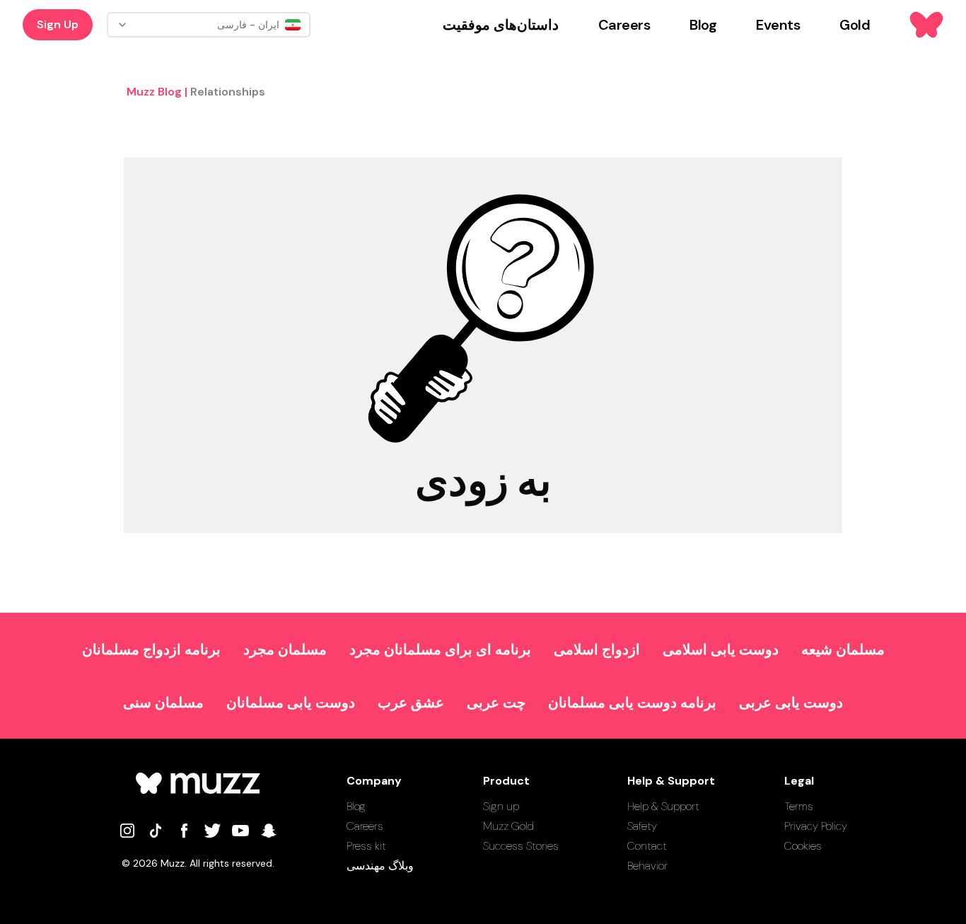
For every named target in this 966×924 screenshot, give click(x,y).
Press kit (366, 845)
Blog (356, 806)
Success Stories (521, 845)
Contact (647, 845)
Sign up (501, 806)
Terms (798, 806)
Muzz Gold (508, 826)
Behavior (647, 865)
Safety (642, 826)
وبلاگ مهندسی (380, 865)
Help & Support (663, 806)
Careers (365, 826)
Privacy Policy (815, 826)
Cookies (803, 845)
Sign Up (57, 24)
